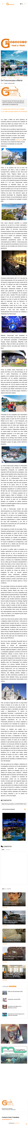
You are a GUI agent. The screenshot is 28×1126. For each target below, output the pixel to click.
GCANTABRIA (3, 77)
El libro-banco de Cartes (12, 940)
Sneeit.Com (16, 1123)
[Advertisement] (14, 22)
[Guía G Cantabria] (10, 4)
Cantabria (10, 77)
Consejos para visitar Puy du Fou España (13, 109)
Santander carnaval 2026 (14, 999)
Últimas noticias (17, 77)
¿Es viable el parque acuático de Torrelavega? (14, 111)
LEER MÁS (5, 907)
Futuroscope (19, 139)
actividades (12, 986)
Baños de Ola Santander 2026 (15, 991)
